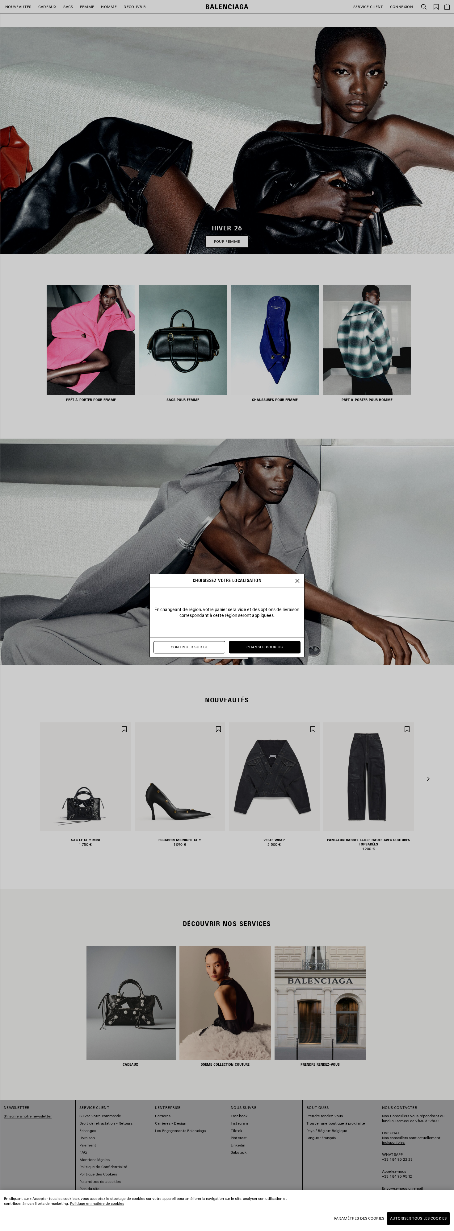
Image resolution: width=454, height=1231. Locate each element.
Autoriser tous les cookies (418, 1218)
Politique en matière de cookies (97, 1203)
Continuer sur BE (189, 647)
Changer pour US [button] (264, 647)
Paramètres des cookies (359, 1218)
